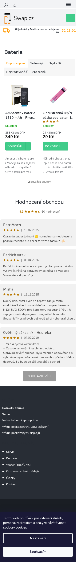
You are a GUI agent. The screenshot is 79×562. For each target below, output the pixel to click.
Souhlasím (38, 551)
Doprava (11, 458)
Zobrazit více (39, 376)
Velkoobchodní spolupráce (20, 420)
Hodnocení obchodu (39, 202)
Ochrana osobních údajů (22, 471)
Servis (6, 414)
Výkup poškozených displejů (21, 433)
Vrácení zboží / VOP (19, 465)
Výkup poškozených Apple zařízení (25, 427)
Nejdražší (55, 63)
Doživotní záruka (13, 408)
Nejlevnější (37, 63)
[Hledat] (6, 4)
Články (10, 478)
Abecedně (39, 72)
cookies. (22, 527)
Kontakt (11, 484)
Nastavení (38, 538)
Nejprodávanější (17, 72)
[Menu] (68, 4)
